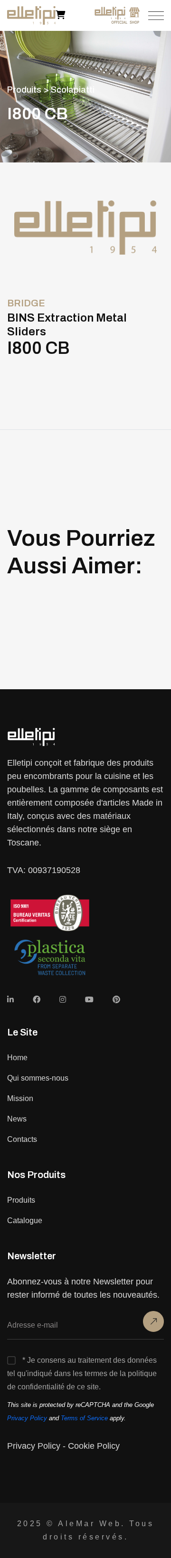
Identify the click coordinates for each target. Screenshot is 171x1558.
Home (17, 1058)
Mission (20, 1098)
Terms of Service (84, 1418)
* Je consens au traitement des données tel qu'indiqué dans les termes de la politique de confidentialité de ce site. (82, 1373)
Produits (21, 1200)
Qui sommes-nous (37, 1078)
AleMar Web (89, 1524)
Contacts (22, 1139)
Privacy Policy (27, 1418)
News (17, 1119)
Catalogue (24, 1220)
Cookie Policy (94, 1446)
